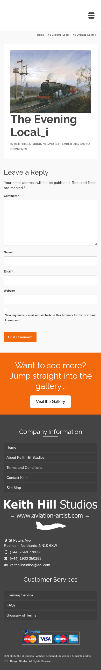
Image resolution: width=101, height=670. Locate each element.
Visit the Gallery (50, 401)
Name (8, 252)
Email (8, 271)
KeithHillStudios (28, 143)
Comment (11, 195)
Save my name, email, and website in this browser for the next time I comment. (50, 318)
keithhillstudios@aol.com (29, 565)
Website (9, 290)
